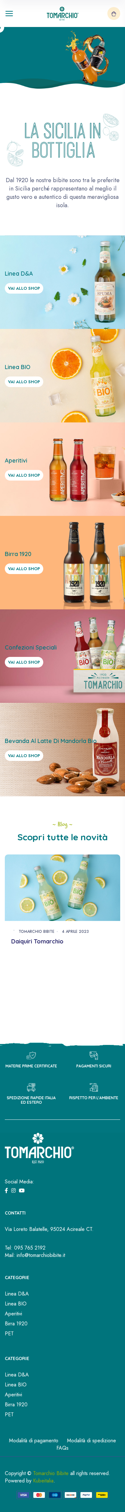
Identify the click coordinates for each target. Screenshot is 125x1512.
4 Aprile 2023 (75, 931)
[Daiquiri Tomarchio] (62, 887)
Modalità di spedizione (91, 1440)
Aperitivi (13, 1313)
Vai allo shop (24, 288)
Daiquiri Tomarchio (37, 941)
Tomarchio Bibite (36, 931)
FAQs (62, 1448)
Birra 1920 (16, 1323)
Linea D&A (17, 1293)
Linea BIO (16, 1303)
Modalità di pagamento (33, 1440)
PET (9, 1333)
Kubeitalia (43, 1480)
